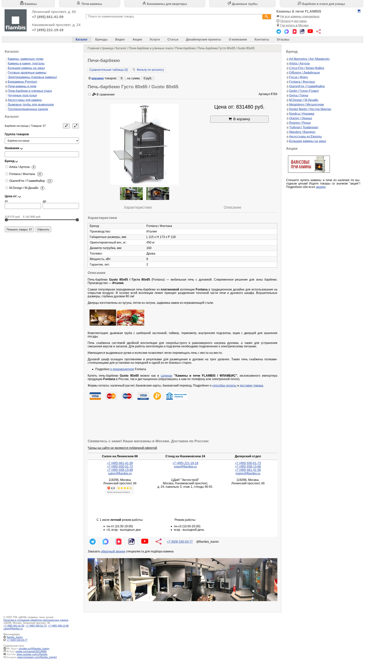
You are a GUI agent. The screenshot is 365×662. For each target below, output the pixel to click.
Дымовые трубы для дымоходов (31, 104)
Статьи (172, 39)
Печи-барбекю (185, 48)
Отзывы (283, 39)
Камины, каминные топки (25, 58)
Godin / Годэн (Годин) (304, 90)
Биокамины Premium (22, 81)
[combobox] (174, 16)
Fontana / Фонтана (302, 81)
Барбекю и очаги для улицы (323, 4)
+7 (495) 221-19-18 (47, 30)
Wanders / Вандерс (302, 132)
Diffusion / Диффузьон (304, 72)
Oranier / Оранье (300, 118)
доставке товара (251, 385)
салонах (166, 375)
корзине (97, 78)
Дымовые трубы (244, 4)
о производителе (122, 369)
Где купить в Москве (294, 25)
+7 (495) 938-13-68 (120, 470)
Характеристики (138, 207)
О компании (238, 39)
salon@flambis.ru (120, 473)
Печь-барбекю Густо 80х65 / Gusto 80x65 (226, 48)
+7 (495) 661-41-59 (47, 17)
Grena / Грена (298, 95)
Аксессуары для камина (25, 100)
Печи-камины (91, 4)
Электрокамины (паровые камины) (32, 77)
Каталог (82, 39)
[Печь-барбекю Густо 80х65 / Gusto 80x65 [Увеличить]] (144, 144)
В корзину (241, 119)
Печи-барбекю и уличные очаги (151, 48)
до (44, 201)
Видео (120, 39)
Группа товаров (17, 134)
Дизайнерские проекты (203, 39)
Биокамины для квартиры (166, 4)
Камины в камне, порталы (26, 63)
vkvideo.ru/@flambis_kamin (34, 648)
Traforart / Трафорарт (303, 127)
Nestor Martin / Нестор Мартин (310, 109)
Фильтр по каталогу (150, 69)
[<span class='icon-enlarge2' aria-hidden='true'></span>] (75, 125)
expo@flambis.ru (185, 466)
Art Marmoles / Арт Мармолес (309, 58)
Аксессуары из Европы (305, 136)
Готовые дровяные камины (27, 72)
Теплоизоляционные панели (28, 109)
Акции (137, 39)
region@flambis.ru (248, 473)
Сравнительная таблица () (108, 69)
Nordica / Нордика (301, 113)
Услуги (155, 39)
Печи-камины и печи (22, 86)
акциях (321, 187)
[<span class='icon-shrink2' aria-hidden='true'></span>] (66, 125)
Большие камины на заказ (26, 68)
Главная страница (100, 48)
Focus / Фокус (298, 77)
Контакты (262, 39)
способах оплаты (224, 385)
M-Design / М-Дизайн (303, 100)
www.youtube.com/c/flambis (32, 654)
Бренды (101, 39)
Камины (30, 4)
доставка (300, 21)
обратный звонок (113, 551)
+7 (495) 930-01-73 (120, 466)
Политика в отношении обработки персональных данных (35, 620)
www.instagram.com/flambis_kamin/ (37, 657)
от (6, 201)
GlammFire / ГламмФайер (307, 86)
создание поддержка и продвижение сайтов (355, 640)
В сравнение (105, 94)
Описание (232, 207)
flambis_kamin (15, 637)
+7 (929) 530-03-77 (180, 541)
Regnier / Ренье (300, 122)
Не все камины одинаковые (300, 16)
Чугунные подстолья (22, 95)
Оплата (285, 21)
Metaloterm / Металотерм (306, 104)
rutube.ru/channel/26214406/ (31, 651)
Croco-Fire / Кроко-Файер (306, 68)
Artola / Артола (299, 63)
